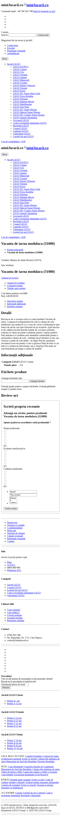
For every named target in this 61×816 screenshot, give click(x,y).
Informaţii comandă (16, 538)
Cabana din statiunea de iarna (46, 769)
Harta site (11, 530)
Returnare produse (15, 620)
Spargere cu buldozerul (12, 787)
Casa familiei (7, 774)
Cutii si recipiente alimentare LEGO (24, 593)
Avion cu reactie (29, 759)
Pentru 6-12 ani (14, 720)
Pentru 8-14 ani (14, 743)
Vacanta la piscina (45, 785)
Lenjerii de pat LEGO (17, 590)
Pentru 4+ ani (13, 701)
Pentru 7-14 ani (14, 740)
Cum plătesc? (13, 612)
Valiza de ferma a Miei (11, 772)
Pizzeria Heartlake (45, 761)
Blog (9, 562)
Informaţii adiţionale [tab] (16, 304)
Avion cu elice (38, 779)
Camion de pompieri (10, 785)
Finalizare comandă (16, 50)
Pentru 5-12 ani (14, 703)
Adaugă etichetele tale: (11, 378)
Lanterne (41, 793)
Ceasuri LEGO (14, 587)
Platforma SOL (14, 570)
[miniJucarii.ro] (36, 5)
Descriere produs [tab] (15, 301)
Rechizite (25, 795)
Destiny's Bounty (17, 782)
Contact (10, 541)
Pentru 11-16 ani (15, 748)
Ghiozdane (35, 795)
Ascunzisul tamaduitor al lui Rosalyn (31, 774)
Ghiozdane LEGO (15, 595)
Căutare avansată (15, 536)
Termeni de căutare (16, 533)
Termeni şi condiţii (15, 525)
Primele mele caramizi (20, 779)
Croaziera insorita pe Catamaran (39, 766)
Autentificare (13, 53)
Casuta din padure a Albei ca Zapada (40, 772)
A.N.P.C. (11, 565)
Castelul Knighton (33, 756)
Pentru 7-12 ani (14, 723)
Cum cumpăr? (13, 610)
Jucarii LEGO (13, 584)
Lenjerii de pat (29, 793)
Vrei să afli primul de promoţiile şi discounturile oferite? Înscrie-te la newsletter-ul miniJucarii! (27, 680)
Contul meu (12, 45)
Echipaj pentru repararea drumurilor (42, 782)
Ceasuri (18, 793)
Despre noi (12, 522)
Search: (4, 35)
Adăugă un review (10, 278)
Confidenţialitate (15, 528)
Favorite (11, 48)
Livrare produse (14, 615)
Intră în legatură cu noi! (44, 11)
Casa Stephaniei (15, 766)
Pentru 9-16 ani (14, 745)
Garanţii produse (15, 618)
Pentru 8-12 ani (14, 726)
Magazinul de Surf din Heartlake (21, 761)
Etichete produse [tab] (15, 306)
